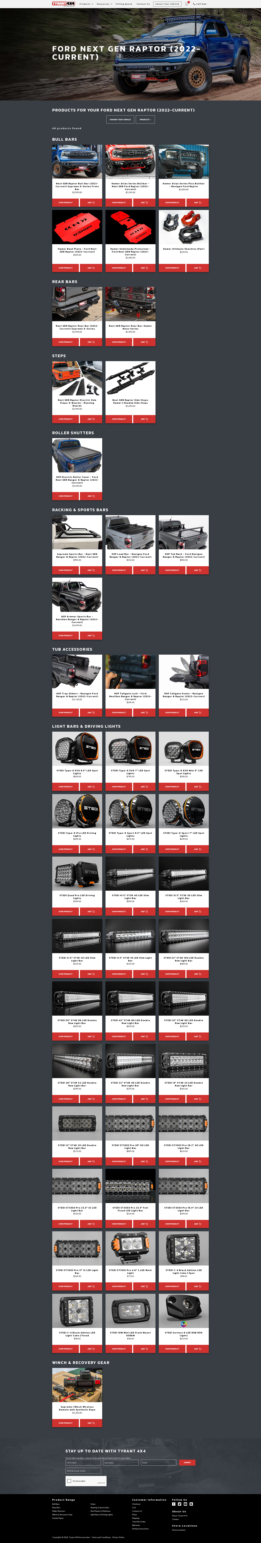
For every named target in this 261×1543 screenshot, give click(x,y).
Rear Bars (56, 1507)
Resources (103, 4)
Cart (134, 1507)
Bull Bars (56, 1504)
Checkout (136, 1504)
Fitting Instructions (140, 1529)
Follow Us (179, 1500)
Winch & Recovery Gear (62, 1514)
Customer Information (149, 1500)
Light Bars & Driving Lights (102, 1514)
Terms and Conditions (101, 1537)
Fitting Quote (124, 4)
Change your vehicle (120, 119)
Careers (175, 1519)
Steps (93, 1504)
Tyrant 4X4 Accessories (79, 1537)
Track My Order (138, 1521)
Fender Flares (58, 1518)
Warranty (136, 1525)
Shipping (135, 1518)
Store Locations (185, 1526)
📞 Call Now (200, 4)
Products (85, 4)
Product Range (63, 1500)
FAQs (134, 1514)
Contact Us (143, 4)
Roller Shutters (58, 1511)
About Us (179, 1511)
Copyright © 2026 (60, 1537)
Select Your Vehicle (167, 4)
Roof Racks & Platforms (101, 1511)
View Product (65, 202)
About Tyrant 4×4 (179, 1515)
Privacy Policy (118, 1537)
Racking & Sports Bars (100, 1507)
